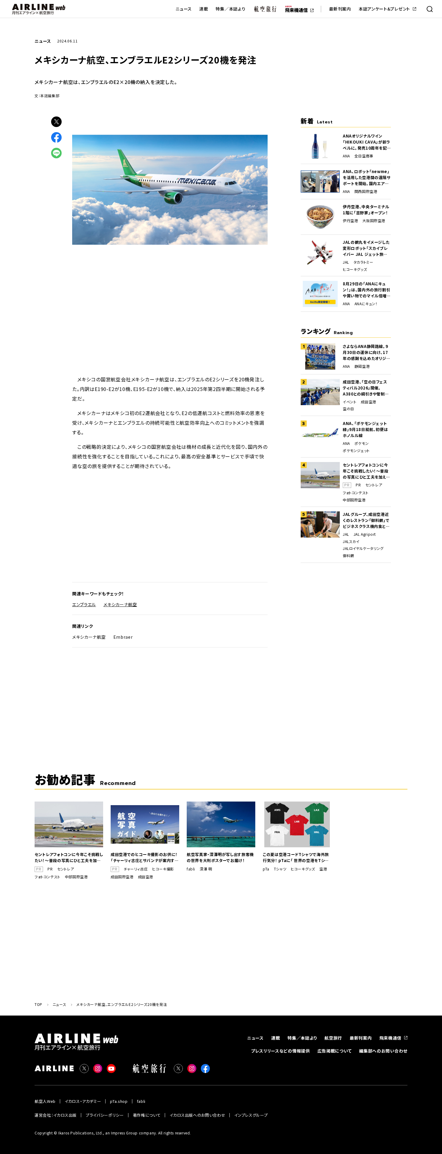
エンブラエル (84, 604)
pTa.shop (118, 1101)
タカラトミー (363, 262)
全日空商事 (364, 156)
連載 (203, 9)
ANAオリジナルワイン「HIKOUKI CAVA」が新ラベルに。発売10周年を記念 (366, 142)
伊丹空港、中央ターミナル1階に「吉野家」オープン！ (366, 210)
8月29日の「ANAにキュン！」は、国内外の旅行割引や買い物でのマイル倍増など (367, 290)
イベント (349, 401)
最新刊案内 (340, 9)
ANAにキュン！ (366, 303)
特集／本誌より (230, 9)
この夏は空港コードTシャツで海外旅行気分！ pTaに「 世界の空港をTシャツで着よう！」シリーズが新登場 (296, 858)
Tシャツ (280, 869)
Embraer (123, 637)
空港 (323, 869)
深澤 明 (206, 869)
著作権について (147, 1115)
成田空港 (368, 401)
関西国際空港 (366, 191)
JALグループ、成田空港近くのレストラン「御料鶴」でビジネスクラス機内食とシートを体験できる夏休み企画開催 (366, 520)
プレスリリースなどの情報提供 (280, 1051)
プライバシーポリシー (105, 1115)
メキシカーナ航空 (120, 604)
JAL (346, 262)
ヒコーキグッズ (355, 269)
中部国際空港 (354, 500)
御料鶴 (348, 555)
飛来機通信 (390, 1038)
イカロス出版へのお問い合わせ (197, 1115)
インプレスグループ (251, 1115)
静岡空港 (362, 366)
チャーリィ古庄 (136, 869)
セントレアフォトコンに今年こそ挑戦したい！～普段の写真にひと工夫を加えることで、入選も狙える (366, 471)
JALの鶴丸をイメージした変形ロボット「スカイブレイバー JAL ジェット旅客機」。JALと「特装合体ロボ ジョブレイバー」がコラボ (366, 248)
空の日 (348, 408)
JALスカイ (351, 541)
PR (358, 484)
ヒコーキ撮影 (163, 869)
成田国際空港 (122, 876)
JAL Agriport (365, 534)
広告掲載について (335, 1051)
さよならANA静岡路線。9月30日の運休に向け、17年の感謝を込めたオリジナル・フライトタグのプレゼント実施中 (366, 352)
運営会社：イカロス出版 (56, 1115)
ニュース (184, 9)
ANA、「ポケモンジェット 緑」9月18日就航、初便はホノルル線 (365, 429)
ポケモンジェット (356, 450)
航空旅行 (333, 1038)
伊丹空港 (350, 220)
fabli (191, 869)
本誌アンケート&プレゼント (384, 9)
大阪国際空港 (373, 220)
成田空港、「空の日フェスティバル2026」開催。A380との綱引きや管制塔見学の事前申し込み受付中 (366, 388)
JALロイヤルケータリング (363, 548)
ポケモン (362, 443)
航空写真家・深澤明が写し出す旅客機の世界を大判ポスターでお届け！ (220, 857)
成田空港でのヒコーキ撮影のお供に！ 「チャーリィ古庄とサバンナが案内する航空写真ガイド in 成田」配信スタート (145, 858)
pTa (266, 869)
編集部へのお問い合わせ (383, 1051)
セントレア (373, 484)
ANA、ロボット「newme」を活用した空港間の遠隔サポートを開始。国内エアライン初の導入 (367, 178)
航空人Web (45, 1101)
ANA (346, 156)
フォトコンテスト (356, 492)
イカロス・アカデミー (83, 1101)
